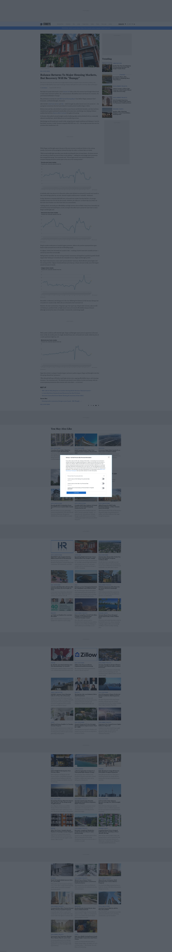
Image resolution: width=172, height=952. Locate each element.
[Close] (109, 457)
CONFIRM (76, 492)
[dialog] (86, 476)
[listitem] (86, 476)
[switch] (102, 479)
